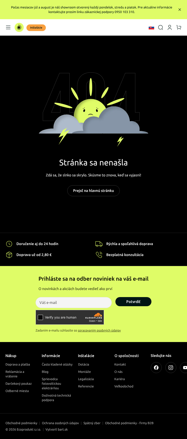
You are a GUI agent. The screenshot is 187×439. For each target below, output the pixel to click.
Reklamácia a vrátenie (14, 374)
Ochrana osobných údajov (60, 423)
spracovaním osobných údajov (99, 330)
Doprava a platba (17, 364)
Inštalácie (36, 27)
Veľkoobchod (123, 386)
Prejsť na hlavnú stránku (93, 191)
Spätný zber (92, 423)
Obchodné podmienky (21, 423)
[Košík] (179, 27)
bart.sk (63, 429)
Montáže (84, 372)
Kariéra (119, 379)
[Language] (151, 27)
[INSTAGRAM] (170, 367)
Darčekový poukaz (18, 383)
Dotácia (83, 364)
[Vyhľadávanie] (160, 27)
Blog (45, 372)
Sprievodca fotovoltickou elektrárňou (51, 383)
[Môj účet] (169, 27)
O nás (118, 372)
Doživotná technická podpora (56, 398)
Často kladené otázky (57, 364)
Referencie (86, 386)
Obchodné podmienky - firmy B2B (129, 423)
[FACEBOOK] (156, 367)
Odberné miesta (17, 391)
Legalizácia (86, 379)
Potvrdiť (133, 302)
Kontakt (120, 364)
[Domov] (19, 27)
